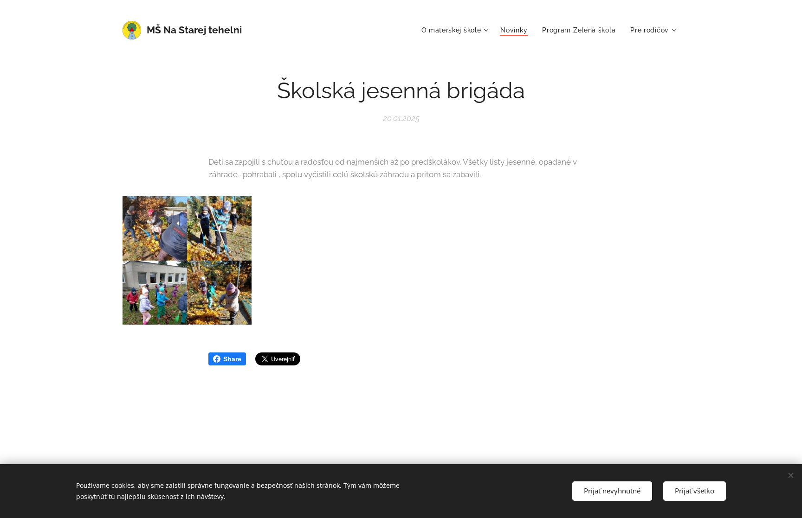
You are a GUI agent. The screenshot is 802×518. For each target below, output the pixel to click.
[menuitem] (456, 30)
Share (232, 359)
